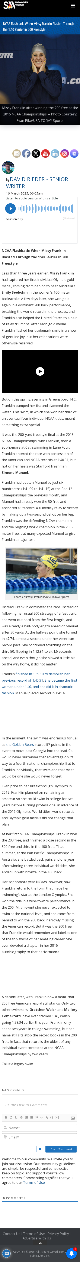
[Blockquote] (36, 1117)
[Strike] (21, 1117)
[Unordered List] (31, 1117)
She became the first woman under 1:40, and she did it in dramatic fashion (39, 686)
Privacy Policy (58, 1234)
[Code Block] (41, 1117)
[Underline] (16, 1117)
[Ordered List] (26, 1117)
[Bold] (5, 1117)
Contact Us (11, 1234)
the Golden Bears (20, 744)
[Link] (46, 1117)
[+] (57, 1117)
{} (51, 1117)
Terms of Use (34, 1182)
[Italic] (10, 1117)
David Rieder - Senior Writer (37, 182)
